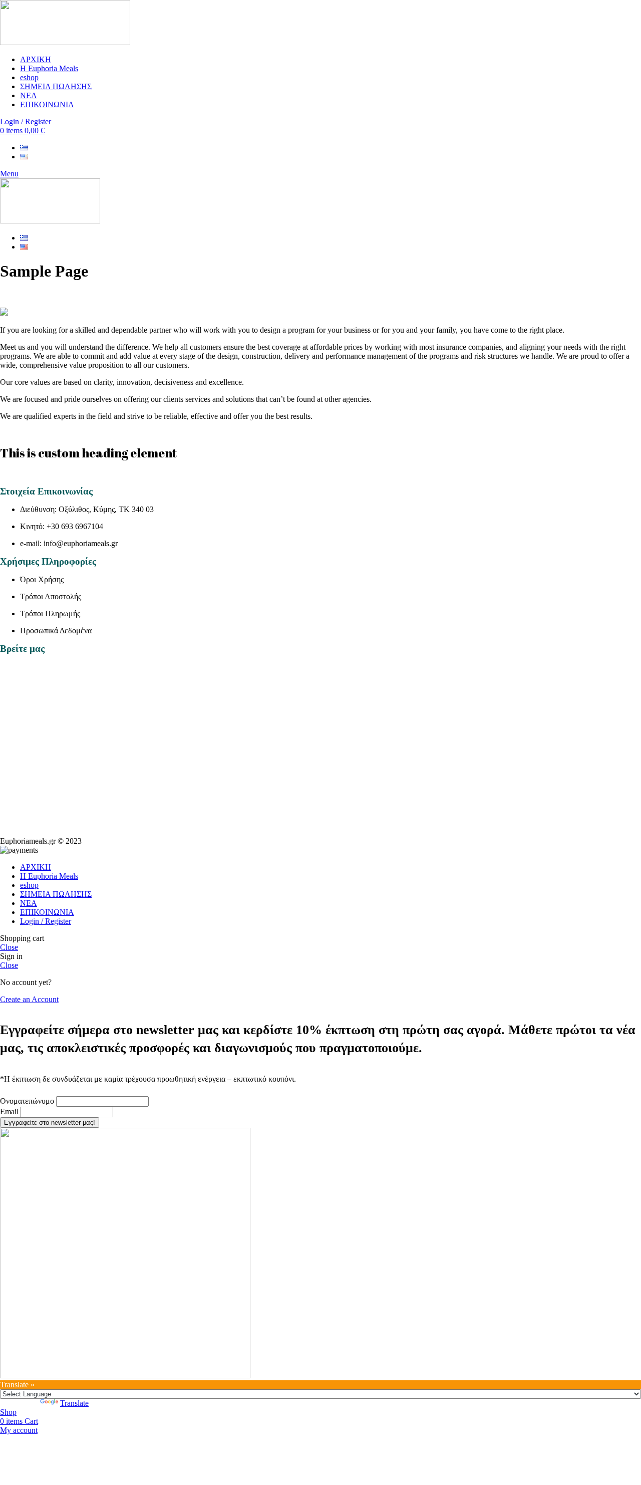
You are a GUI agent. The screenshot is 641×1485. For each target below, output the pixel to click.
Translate (74, 1403)
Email (9, 1111)
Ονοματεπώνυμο (27, 1101)
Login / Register (45, 921)
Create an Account (29, 999)
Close (9, 947)
